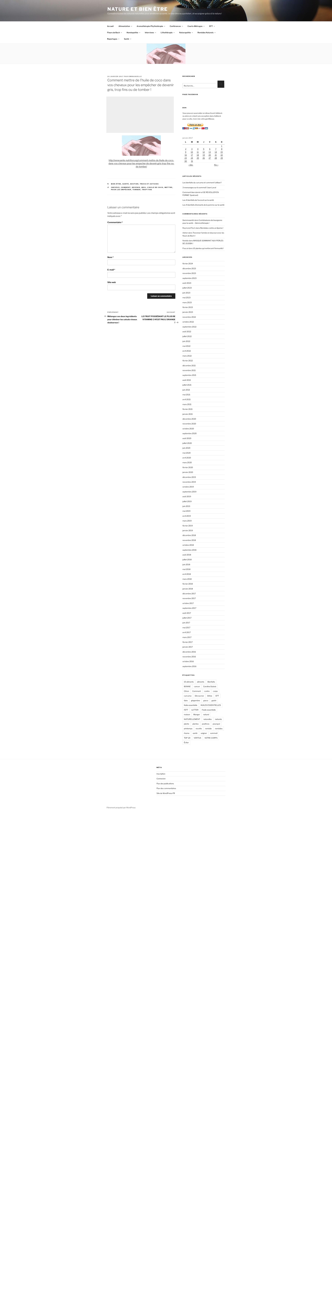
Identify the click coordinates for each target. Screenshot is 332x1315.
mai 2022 (186, 346)
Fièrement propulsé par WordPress (121, 807)
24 (192, 158)
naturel (206, 714)
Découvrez (199, 696)
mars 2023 (187, 302)
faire (186, 700)
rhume (186, 733)
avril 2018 (186, 574)
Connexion (161, 778)
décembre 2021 (189, 365)
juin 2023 (186, 293)
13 (210, 152)
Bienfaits (211, 682)
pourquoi (216, 724)
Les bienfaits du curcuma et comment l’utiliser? (202, 182)
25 (198, 158)
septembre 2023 (189, 278)
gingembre (195, 700)
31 (192, 161)
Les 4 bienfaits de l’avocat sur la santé (198, 200)
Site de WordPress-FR (166, 793)
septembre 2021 (189, 375)
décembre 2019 (189, 477)
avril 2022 (186, 351)
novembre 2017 (189, 598)
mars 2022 (187, 356)
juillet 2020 (187, 443)
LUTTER (194, 710)
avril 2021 (186, 399)
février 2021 (187, 409)
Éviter (186, 742)
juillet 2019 (187, 501)
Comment (126, 187)
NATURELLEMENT (192, 719)
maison (187, 714)
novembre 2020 (189, 424)
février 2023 (187, 307)
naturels (218, 719)
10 (192, 152)
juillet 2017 (186, 618)
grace (205, 700)
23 (186, 158)
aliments (200, 682)
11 (198, 152)
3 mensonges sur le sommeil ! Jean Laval (199, 187)
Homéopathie (132, 32)
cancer (197, 686)
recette (199, 728)
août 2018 (186, 555)
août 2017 (186, 613)
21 (216, 155)
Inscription (161, 774)
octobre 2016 (188, 661)
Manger (196, 714)
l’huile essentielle (209, 710)
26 (204, 158)
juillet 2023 (187, 288)
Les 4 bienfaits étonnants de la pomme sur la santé (203, 205)
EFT (211, 26)
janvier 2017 (187, 647)
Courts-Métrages (195, 26)
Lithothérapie (166, 32)
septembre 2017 (189, 608)
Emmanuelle (135, 76)
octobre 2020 (188, 428)
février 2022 (187, 360)
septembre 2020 (189, 433)
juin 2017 (186, 622)
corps (215, 691)
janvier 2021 (187, 414)
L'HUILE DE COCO (155, 187)
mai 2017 (186, 627)
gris (143, 187)
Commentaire (115, 222)
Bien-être (116, 184)
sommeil (213, 733)
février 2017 (187, 642)
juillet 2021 (186, 385)
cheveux (115, 187)
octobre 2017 (188, 603)
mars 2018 (187, 579)
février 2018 (187, 584)
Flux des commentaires (166, 788)
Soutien (134, 184)
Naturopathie (185, 32)
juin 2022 (186, 341)
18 (198, 155)
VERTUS (197, 738)
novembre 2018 (189, 540)
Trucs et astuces (149, 184)
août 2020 (186, 438)
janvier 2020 (187, 472)
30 (185, 161)
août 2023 (186, 283)
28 (216, 158)
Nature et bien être (137, 9)
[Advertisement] (140, 115)
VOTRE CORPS (211, 738)
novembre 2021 (189, 370)
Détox (209, 696)
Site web (111, 282)
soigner (204, 733)
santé (195, 733)
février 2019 (187, 526)
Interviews (149, 32)
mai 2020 (186, 453)
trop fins (147, 190)
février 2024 (187, 263)
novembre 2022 (189, 317)
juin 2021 (186, 390)
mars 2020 (187, 462)
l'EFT (186, 710)
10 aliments (189, 682)
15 (222, 152)
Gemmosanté (188, 220)
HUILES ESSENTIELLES (211, 705)
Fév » (216, 165)
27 (210, 158)
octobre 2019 (188, 487)
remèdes (218, 728)
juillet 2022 (187, 336)
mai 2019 (186, 511)
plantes (195, 724)
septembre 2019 (189, 492)
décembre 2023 (189, 268)
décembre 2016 (189, 652)
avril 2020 (186, 458)
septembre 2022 (189, 327)
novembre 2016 (189, 656)
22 (222, 155)
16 (186, 155)
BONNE (187, 686)
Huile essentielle (190, 705)
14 (216, 152)
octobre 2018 (188, 545)
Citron (186, 691)
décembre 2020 (189, 419)
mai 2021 (186, 394)
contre (207, 691)
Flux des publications (165, 783)
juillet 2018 (187, 559)
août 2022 (186, 331)
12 (204, 152)
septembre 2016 (189, 666)
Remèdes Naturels (205, 32)
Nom (110, 257)
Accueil (110, 26)
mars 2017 (186, 637)
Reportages (112, 39)
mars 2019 (187, 521)
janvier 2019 (187, 530)
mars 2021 (186, 404)
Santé (126, 39)
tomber (137, 190)
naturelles (207, 719)
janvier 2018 (187, 589)
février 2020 (187, 467)
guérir (214, 700)
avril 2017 (186, 632)
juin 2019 (186, 506)
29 (222, 158)
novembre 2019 (189, 482)
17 (192, 155)
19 (204, 155)
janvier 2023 (187, 312)
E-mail (111, 270)
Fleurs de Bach (113, 32)
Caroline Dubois (209, 686)
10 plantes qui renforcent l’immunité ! (208, 248)
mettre (168, 187)
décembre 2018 (189, 535)
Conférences (175, 26)
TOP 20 (187, 738)
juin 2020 (186, 448)
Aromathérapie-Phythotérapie (150, 26)
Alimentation (124, 26)
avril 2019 (186, 516)
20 (210, 155)
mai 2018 (186, 569)
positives (205, 724)
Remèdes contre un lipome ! (211, 228)
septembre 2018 (189, 550)
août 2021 (186, 380)
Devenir (136, 187)
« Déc (191, 165)
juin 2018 (186, 564)
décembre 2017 (189, 593)
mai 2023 (186, 297)
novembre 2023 (189, 273)
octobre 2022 (188, 322)
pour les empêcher (121, 190)
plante (186, 724)
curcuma (187, 696)
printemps (188, 728)
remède (208, 728)
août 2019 (186, 496)
